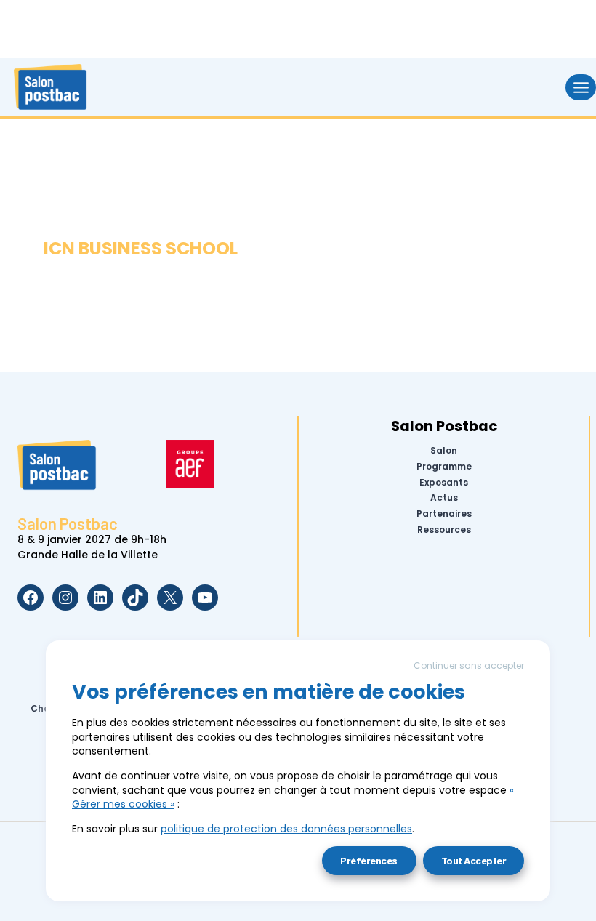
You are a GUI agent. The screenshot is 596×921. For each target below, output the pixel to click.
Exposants (443, 482)
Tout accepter (474, 860)
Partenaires (444, 514)
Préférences (369, 860)
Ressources (444, 530)
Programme (444, 466)
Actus (444, 498)
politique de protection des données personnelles (286, 828)
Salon (443, 451)
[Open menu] (580, 87)
